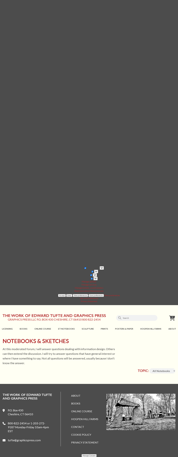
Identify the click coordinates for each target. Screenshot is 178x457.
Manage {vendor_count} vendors (89, 288)
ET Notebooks (66, 328)
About (172, 328)
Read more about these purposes (89, 291)
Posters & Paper (124, 328)
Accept (62, 295)
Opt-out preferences (89, 298)
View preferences (80, 295)
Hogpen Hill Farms (150, 328)
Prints (104, 328)
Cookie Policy (81, 434)
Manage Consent (89, 456)
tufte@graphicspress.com (24, 440)
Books (23, 328)
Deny (69, 295)
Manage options (89, 281)
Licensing (7, 328)
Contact (77, 426)
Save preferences (96, 295)
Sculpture (88, 328)
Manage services (89, 284)
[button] (89, 131)
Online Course (42, 328)
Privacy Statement (89, 301)
